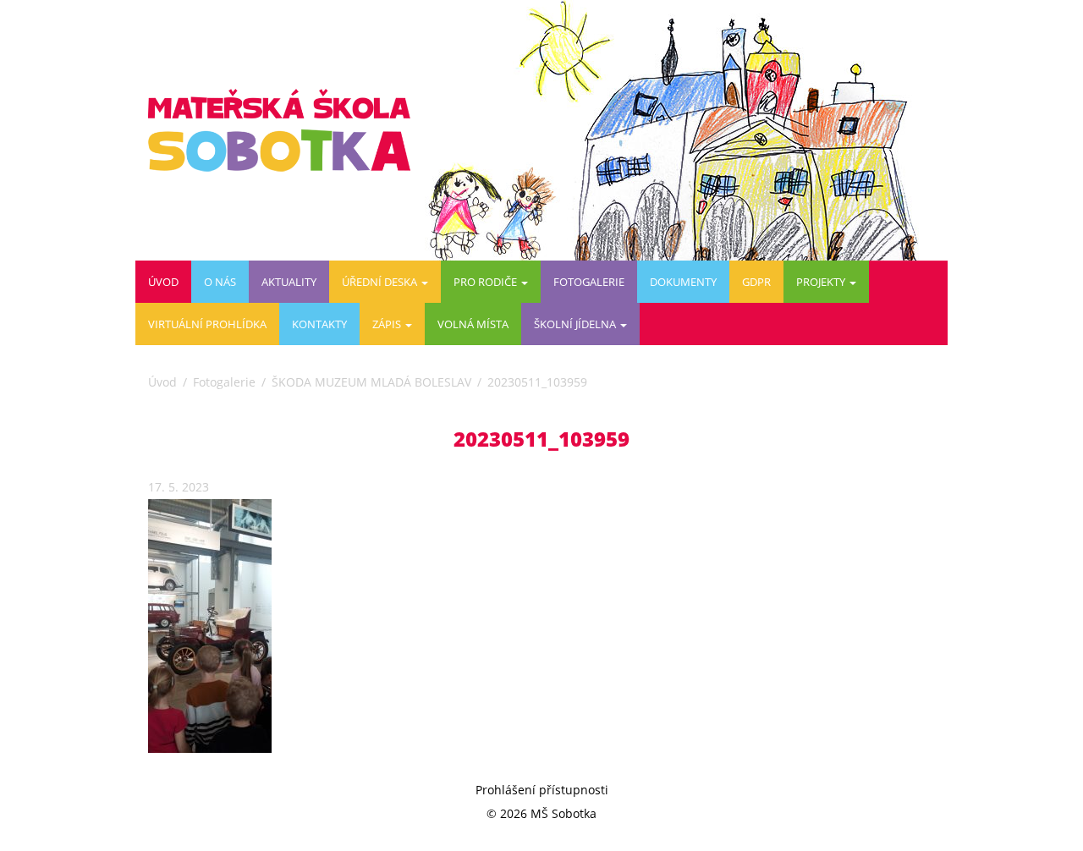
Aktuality (288, 281)
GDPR (756, 281)
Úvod (163, 281)
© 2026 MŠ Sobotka (541, 813)
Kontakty (319, 324)
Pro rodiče (487, 281)
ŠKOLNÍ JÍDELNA (576, 324)
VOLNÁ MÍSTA (473, 324)
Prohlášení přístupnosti (542, 790)
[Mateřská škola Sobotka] (286, 130)
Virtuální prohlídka (207, 324)
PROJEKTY (822, 281)
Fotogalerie (588, 281)
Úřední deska (381, 281)
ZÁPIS (388, 324)
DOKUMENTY (683, 281)
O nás (220, 281)
